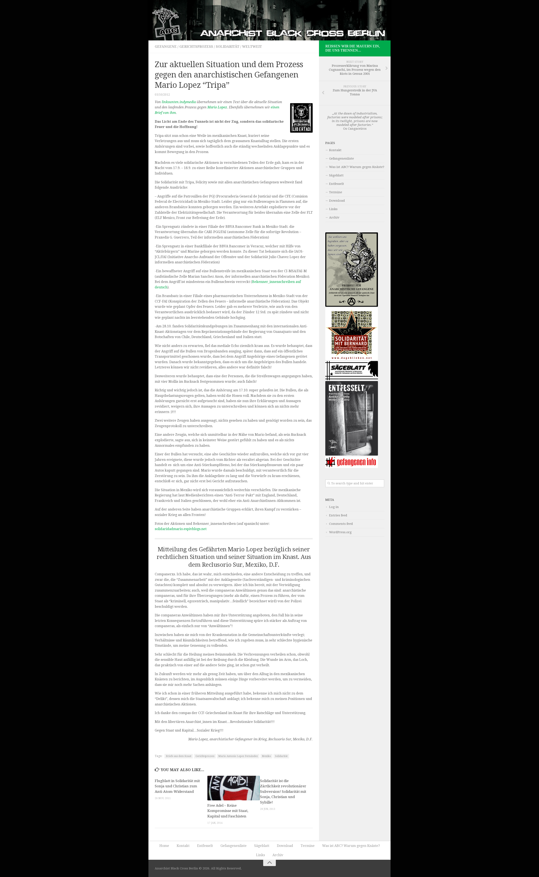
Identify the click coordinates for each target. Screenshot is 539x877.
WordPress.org (340, 532)
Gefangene (166, 47)
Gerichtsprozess (196, 47)
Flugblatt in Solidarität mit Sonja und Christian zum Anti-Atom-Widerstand (177, 786)
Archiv (334, 217)
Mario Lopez (217, 107)
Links (333, 209)
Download (337, 201)
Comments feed (341, 524)
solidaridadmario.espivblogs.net (181, 529)
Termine (335, 192)
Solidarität (227, 47)
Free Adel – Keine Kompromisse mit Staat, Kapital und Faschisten (227, 810)
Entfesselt (336, 184)
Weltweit (252, 47)
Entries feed (338, 515)
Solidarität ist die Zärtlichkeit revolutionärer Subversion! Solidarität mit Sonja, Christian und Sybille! (283, 791)
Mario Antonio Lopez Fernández (238, 756)
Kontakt (335, 150)
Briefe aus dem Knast (178, 756)
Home (164, 846)
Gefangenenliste (341, 158)
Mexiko (266, 756)
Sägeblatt (336, 175)
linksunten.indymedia (179, 102)
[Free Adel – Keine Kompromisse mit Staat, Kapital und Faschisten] (233, 788)
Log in (334, 507)
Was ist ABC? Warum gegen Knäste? (356, 167)
